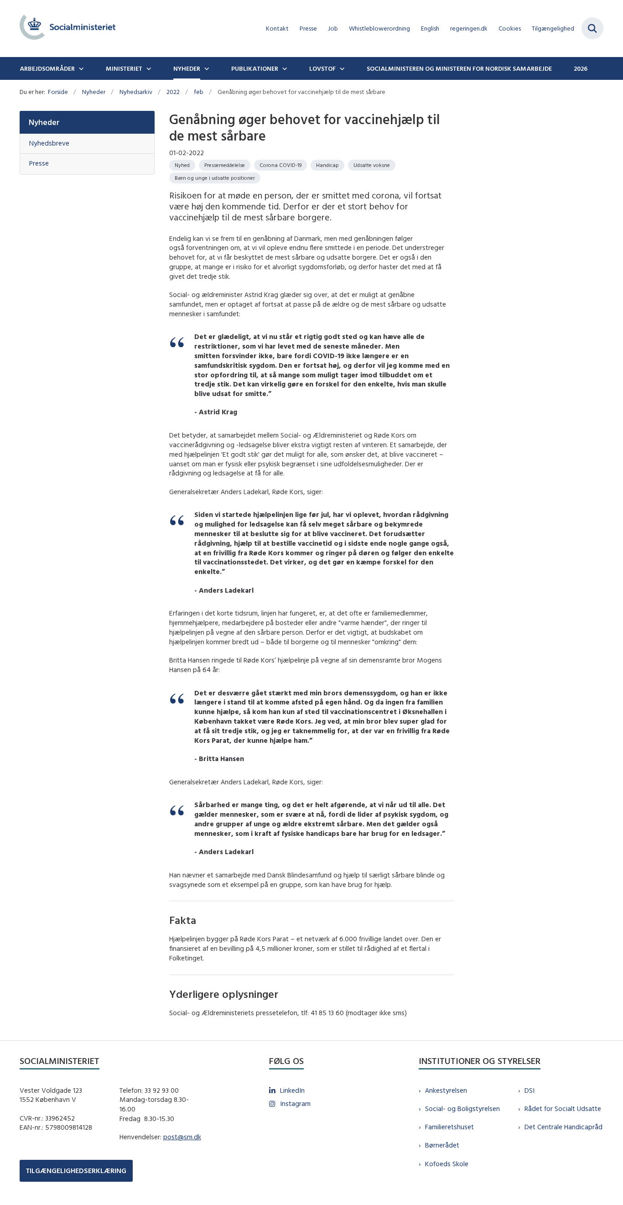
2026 (580, 68)
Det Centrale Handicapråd (563, 1126)
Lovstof (322, 68)
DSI (529, 1090)
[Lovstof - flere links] (341, 68)
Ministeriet (124, 68)
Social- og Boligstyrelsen (462, 1108)
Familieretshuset (449, 1126)
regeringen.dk (469, 28)
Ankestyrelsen (446, 1090)
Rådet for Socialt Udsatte (562, 1108)
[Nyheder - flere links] (205, 68)
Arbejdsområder (47, 68)
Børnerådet (442, 1145)
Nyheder (186, 68)
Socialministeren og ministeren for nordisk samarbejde (459, 68)
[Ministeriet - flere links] (147, 68)
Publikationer (254, 68)
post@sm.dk (182, 1136)
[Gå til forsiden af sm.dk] (67, 28)
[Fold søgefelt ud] (592, 28)
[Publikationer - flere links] (283, 68)
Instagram (295, 1103)
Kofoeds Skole (446, 1163)
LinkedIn (292, 1090)
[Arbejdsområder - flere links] (80, 68)
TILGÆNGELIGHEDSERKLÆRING (76, 1170)
